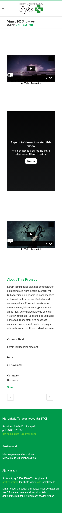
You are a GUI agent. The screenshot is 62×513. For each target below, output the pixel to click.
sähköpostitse (10, 482)
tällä (39, 482)
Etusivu (10, 25)
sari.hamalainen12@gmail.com (19, 433)
